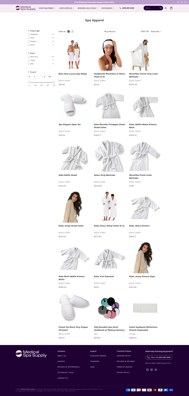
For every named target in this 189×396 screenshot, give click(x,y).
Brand (32, 53)
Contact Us (62, 378)
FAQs (92, 367)
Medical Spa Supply (27, 389)
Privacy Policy (123, 372)
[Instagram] (178, 2)
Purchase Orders (98, 356)
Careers (61, 361)
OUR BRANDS (107, 8)
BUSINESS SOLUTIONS (87, 8)
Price (33, 72)
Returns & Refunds (126, 361)
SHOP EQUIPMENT (46, 8)
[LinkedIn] (181, 2)
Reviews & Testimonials (68, 367)
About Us (61, 356)
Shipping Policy (124, 356)
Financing (94, 361)
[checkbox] (41, 34)
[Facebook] (185, 2)
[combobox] (153, 8)
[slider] (29, 82)
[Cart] (171, 8)
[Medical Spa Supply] (26, 8)
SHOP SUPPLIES (65, 8)
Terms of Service (124, 367)
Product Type (35, 31)
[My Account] (166, 8)
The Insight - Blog (65, 372)
